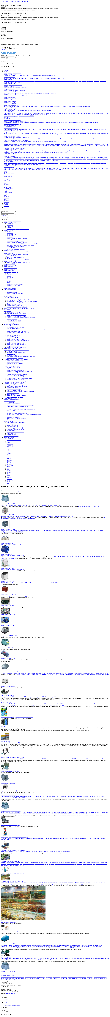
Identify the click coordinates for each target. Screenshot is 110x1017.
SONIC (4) (78, 978)
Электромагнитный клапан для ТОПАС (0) (53, 705)
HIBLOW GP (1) (32, 505)
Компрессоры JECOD (9, 83)
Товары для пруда (8, 161)
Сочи (5, 195)
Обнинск (6, 175)
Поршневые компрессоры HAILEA (13, 82)
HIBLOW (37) (83, 977)
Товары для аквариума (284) (8, 943)
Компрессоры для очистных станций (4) (17, 813)
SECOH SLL (32, 78)
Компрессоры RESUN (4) (7, 647)
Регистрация (7, 49)
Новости (6, 204)
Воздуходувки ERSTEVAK (11, 133)
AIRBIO (27, 168)
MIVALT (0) (24, 978)
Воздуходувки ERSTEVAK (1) (8, 812)
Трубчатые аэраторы (46, 110)
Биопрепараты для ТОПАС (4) (54, 703)
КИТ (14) (12, 979)
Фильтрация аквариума (48, 151)
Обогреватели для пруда (53, 163)
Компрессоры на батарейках (66, 106)
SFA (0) (74, 978)
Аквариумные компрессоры (19, 157)
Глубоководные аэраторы (24, 144)
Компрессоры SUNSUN (10, 98)
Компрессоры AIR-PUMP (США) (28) (10, 825)
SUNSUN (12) (45, 673)
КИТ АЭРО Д (21, 133)
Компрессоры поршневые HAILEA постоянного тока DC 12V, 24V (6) (63, 530)
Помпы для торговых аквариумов (18, 145)
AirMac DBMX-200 (12, 558)
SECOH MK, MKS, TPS (29, 518)
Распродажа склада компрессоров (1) (10, 491)
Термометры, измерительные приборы (40, 152)
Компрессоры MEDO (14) (7, 568)
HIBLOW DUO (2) (23, 505)
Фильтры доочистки (77, 122)
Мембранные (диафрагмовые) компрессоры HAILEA (92, 81)
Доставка (6, 203)
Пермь (5, 191)
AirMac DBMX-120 (97, 556)
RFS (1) (52, 978)
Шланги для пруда (26, 164)
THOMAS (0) (96, 978)
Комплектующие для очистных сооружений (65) (13, 757)
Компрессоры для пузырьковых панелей (33, 134)
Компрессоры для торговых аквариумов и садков (61, 144)
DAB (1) (70, 977)
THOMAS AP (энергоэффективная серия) (14, 93)
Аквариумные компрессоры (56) (18, 945)
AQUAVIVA (43, 168)
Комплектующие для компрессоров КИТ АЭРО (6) (14, 596)
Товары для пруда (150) (6, 957)
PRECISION (20, 106)
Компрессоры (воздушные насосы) (12, 132)
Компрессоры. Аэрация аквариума (12, 151)
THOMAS (45, 169)
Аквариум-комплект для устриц (58, 152)
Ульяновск (6, 198)
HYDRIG (72, 168)
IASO (76, 168)
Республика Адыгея (9, 192)
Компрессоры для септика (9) (57, 813)
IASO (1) (96, 977)
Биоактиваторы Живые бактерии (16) (10, 742)
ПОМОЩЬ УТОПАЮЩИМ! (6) (9, 971)
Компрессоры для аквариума (11, 105)
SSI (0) (83, 978)
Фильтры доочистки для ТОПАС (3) (32, 705)
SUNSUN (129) (89, 978)
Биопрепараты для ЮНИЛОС (28, 129)
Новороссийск (7, 189)
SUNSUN (36, 106)
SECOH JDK (13, 78)
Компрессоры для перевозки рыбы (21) (41, 862)
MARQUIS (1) (11, 978)
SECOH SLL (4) (36, 516)
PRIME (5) (47, 978)
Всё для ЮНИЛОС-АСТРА (11, 128)
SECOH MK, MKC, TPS (23, 78)
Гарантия (7, 1)
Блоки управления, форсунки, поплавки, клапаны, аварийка (75, 113)
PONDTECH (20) (39, 978)
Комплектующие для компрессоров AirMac (15, 87)
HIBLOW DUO (21, 75)
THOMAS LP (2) (28, 582)
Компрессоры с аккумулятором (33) (99, 673)
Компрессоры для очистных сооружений (33, 122)
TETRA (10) (52, 673)
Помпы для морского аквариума (77, 151)
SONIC (33, 169)
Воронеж (6, 179)
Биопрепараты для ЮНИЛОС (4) (28, 796)
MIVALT (100, 168)
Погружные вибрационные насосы (51, 138)
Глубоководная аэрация (28, 163)
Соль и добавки (26, 152)
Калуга (5, 183)
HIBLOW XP (14, 75)
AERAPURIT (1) (5, 977)
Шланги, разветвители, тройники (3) (60, 851)
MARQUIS (90, 168)
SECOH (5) (39, 673)
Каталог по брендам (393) (7, 975)
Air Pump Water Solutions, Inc (18, 168)
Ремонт (5, 171)
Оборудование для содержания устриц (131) (12, 881)
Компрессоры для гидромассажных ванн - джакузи (95, 133)
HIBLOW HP (7, 75)
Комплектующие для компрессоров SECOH (53, 78)
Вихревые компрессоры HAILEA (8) (10, 530)
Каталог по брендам (9, 167)
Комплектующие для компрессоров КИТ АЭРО (16, 95)
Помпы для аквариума (26, 159)
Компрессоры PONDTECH (10, 101)
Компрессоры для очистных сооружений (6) (33, 758)
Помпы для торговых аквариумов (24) (25, 864)
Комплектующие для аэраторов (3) (34, 696)
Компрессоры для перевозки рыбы (40, 144)
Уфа (5, 199)
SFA (30, 169)
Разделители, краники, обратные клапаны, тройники (20, 391)
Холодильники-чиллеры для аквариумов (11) (60, 947)
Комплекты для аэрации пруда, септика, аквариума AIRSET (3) (17, 717)
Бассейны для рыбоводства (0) (8, 862)
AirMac (32, 168)
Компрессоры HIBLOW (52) (8, 503)
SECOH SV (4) (45, 516)
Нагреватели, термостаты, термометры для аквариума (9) (42, 945)
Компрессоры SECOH (9, 77)
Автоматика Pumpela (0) (7, 838)
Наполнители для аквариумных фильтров (65, 157)
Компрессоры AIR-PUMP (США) (12, 136)
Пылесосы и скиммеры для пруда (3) (96, 958)
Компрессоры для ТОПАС (10, 114)
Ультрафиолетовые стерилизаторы (12, 164)
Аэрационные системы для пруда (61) (10, 771)
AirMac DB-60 (61, 556)
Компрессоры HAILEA (9, 79)
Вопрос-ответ (13, 1)
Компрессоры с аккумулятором (82, 106)
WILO (59, 169)
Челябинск (6, 200)
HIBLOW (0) (16, 673)
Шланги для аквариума (52, 160)
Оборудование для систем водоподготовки (15, 148)
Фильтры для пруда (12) (46, 959)
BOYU (5, 106)
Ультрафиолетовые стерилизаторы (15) (18, 959)
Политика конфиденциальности (12, 1005)
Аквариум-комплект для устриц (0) (74, 884)
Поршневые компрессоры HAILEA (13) (13, 532)
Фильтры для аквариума (13, 415)
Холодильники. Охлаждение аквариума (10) (32, 882)
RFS (15, 169)
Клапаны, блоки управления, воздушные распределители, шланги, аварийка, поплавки (59, 129)
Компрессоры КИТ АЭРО (10, 94)
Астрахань (6, 177)
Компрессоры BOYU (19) (7, 625)
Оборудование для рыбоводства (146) (10, 861)
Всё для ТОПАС (8, 112)
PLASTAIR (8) (31, 978)
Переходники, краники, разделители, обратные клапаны (21, 409)
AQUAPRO (37, 168)
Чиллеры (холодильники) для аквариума (17, 380)
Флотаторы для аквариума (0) (41, 947)
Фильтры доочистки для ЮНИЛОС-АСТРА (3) (13, 797)
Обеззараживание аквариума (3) (66, 882)
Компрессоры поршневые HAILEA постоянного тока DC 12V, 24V (61, 81)
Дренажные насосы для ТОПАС (99, 113)
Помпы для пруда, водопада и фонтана (70, 163)
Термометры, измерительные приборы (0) (54, 884)
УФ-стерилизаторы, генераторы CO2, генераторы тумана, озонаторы (85, 159)
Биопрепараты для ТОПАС (53, 113)
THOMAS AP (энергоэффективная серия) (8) (12, 582)
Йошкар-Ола (7, 180)
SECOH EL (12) (5, 516)
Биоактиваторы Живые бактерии (12, 120)
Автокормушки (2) (5, 945)
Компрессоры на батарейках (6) (82, 673)
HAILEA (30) (9, 673)
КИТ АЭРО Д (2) (21, 812)
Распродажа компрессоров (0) (8, 922)
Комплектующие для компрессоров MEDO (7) (12, 569)
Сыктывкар (7, 196)
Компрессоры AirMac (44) (7, 554)
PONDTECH (7, 169)
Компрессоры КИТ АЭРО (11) (8, 594)
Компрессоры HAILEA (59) (8, 529)
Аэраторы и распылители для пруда (13, 163)
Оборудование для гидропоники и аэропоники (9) (13, 850)
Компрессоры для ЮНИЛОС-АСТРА (91, 129)
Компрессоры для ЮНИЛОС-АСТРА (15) (94, 796)
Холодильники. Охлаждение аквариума (32, 151)
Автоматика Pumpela (9, 138)
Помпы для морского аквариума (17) (84, 882)
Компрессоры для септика (50, 134)
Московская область (9, 173)
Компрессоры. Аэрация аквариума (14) (11, 882)
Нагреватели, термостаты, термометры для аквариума (40, 157)
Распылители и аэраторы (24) (25, 884)
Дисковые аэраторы (20, 110)
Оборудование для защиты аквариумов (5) (91, 945)
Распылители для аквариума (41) (54, 946)
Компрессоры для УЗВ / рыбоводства (83, 144)
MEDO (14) (18, 978)
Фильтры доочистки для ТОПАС (25, 114)
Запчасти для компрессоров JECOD (13, 85)
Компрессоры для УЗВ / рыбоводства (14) (89, 862)
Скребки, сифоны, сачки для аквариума (57, 159)
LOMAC (85, 168)
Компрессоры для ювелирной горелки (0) (76, 813)
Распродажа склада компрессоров (12, 73)
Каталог (6, 71)
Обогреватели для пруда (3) (57, 958)
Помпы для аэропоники (26, 141)
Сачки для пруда (101, 163)
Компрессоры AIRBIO (9, 97)
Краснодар (6, 184)
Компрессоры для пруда (40, 163)
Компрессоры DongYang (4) (8, 686)
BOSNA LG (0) (58, 977)
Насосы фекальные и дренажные (97, 138)
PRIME (12, 169)
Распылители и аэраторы (15, 152)
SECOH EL (6, 78)
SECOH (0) (69, 978)
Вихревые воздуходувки (10, 125)
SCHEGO (26, 106)
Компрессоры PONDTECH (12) (9, 635)
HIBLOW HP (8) (5, 505)
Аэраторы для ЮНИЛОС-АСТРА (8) (10, 796)
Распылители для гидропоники (41, 141)
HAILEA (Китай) (31, 674)
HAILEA (9, 106)
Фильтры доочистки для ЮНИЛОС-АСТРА (18, 332)
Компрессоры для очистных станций (13, 134)
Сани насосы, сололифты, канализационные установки (74, 138)
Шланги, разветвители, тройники (57, 141)
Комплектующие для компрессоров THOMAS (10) (45, 582)
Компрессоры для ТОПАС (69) (15, 705)
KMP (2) (105, 977)
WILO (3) (7, 979)
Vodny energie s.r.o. (53, 169)
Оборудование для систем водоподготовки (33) (13, 873)
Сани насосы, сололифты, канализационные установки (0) (79, 838)
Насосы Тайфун (38, 138)
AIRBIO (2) (29, 977)
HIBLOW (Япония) (41, 674)
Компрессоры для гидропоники (12, 141)
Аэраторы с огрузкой (9, 110)
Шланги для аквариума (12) (79, 947)
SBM (18, 169)
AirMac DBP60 (69, 556)
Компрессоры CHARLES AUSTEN (46, 133)
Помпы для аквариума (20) (39, 946)
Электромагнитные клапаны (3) (95, 758)
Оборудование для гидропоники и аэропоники (16, 140)
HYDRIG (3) (90, 977)
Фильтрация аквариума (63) (51, 882)
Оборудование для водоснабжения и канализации (16, 137)
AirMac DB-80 (77, 556)
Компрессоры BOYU (9, 99)
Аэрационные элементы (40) (8, 695)
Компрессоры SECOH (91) (7, 514)
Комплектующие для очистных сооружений (15, 121)
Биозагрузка (7, 117)
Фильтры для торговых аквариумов (84, 145)
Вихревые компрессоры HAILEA (12, 81)
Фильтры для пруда (36, 164)
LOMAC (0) (4, 978)
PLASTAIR (105, 168)
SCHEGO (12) (32, 673)
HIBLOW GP (29, 75)
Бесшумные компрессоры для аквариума (76, 674)
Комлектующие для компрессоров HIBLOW (44, 75)
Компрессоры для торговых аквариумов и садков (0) (65, 862)
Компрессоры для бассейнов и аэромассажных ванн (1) (73, 812)
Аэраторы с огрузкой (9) (7, 696)
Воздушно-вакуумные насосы (11, 126)
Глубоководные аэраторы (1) (23, 862)
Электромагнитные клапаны (90, 122)
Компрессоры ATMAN (31, 133)
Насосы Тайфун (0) (39, 838)
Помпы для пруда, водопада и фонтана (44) (76, 958)
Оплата (2, 1)
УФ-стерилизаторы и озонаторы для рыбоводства (62, 145)
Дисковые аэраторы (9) (19, 696)
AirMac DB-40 (54, 556)
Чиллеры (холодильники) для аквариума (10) (12, 865)
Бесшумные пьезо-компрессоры (51, 106)
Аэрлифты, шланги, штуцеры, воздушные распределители (30, 113)
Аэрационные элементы (10, 109)
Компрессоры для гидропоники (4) (10, 851)
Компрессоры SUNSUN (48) (8, 614)
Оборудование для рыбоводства (12, 142)
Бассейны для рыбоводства (10, 144)
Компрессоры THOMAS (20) (8, 581)
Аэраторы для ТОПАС (9, 113)
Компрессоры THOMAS (10, 91)
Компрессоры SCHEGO (10, 103)
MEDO (95, 168)
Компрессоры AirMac (9, 86)
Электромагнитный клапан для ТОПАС (44, 114)
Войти (2, 49)
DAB (58, 168)
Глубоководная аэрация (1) (28, 958)
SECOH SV (39, 78)
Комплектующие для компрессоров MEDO (15, 90)
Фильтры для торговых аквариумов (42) (97, 864)
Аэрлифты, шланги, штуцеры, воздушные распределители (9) (30, 703)
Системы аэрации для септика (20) (9, 931)
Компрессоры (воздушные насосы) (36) (11, 811)
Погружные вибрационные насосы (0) (54, 838)
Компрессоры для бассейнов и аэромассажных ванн (68, 133)
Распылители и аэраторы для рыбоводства (38, 145)
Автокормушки (7, 157)
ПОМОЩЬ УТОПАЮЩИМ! (11, 165)
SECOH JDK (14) (13, 516)
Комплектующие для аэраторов (33, 110)
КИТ (63, 169)
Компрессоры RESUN (9, 102)
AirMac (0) (35, 977)
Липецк (6, 185)
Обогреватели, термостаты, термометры (17, 374)
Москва (5, 172)
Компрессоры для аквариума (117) (9, 671)
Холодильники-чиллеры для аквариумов (35, 160)
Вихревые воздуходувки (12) (8, 783)
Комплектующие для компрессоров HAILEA (32, 81)
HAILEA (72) (76, 977)
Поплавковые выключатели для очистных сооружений (58, 122)
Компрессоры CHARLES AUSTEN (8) (49, 812)
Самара (5, 194)
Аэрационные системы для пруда (12, 124)
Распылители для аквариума (39, 159)
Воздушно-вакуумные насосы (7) (9, 790)
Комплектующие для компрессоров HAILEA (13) (32, 530)
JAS (79, 168)
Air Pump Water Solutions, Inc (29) (17, 977)
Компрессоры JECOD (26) (7, 543)
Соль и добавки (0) (38, 884)
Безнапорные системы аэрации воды (24, 138)
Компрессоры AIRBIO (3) (7, 605)
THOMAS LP (28, 93)
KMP (81, 168)
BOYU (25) (65, 977)
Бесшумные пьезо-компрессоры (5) (65, 673)
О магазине (6, 999)
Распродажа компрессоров (10, 153)
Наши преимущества (22, 1)
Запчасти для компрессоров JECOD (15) (11, 544)
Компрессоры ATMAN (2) (32, 812)
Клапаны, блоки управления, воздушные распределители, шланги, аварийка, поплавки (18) (60, 796)
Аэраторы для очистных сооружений (13, 122)
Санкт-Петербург (8, 176)
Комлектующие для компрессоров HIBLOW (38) (48, 505)
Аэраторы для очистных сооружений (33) (11, 758)
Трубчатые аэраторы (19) (49, 696)
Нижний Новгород (8, 188)
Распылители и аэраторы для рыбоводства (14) (47, 864)
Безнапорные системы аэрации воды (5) (23, 838)
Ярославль (6, 202)
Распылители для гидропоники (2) (42, 851)
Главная (6, 70)
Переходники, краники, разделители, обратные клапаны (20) (16, 946)
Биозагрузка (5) (4, 726)
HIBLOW (14, 106)
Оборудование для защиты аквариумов (86, 157)
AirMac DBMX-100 (87, 556)
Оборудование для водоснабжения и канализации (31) (14, 837)
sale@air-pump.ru (10, 993)
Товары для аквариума (9, 156)
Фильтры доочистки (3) (81, 758)
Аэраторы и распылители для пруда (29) (11, 958)
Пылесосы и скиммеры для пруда (88, 163)
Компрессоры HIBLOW (10, 74)
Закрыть (3, 6)
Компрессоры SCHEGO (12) (8, 658)
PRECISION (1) (24, 673)
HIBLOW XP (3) (13, 505)
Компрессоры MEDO (9, 89)
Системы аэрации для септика (11, 155)
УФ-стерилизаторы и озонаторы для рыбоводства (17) (73, 864)
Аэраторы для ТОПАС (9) (7, 703)
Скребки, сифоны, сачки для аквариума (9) (74, 946)
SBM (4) (56, 978)
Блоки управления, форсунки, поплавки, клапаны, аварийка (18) (78, 703)
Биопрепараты (7, 118)
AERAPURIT (7, 168)
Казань (5, 181)
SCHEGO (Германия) (21, 674)
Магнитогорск (7, 187)
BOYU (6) (3, 673)
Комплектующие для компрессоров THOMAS (44, 93)
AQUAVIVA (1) (50, 977)
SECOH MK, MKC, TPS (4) (25, 516)
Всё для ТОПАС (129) (6, 702)
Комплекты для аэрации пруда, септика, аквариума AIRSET (19, 116)
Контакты (6, 206)
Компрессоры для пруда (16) (42, 958)
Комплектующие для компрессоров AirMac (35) (13, 555)
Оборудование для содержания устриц (13, 149)
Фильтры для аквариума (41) (26, 947)
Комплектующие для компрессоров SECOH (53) (61, 516)
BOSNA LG (50, 168)
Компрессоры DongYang (10, 107)
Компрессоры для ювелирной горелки (67, 134)
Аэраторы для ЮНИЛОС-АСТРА (12, 129)
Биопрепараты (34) (5, 741)
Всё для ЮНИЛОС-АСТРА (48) (9, 795)
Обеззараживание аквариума (61, 151)
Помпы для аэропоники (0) (26, 851)
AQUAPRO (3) (42, 977)
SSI (36, 169)
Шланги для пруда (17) (34, 959)
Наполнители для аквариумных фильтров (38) (69, 945)
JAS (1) (101, 977)
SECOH (31, 106)
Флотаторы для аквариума (18, 160)
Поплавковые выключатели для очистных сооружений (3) (60, 758)
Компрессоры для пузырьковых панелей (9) (39, 813)
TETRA (41, 106)
